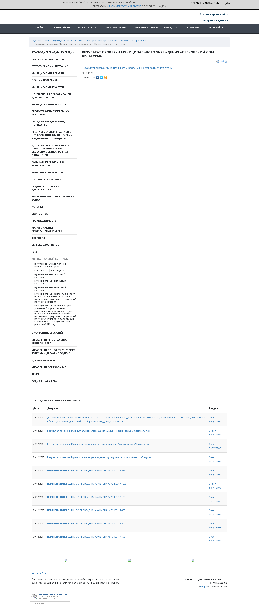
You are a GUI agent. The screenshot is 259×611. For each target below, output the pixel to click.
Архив (36, 374)
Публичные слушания (46, 179)
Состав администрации (48, 59)
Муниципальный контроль (68, 40)
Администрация (116, 27)
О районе (40, 27)
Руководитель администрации (53, 52)
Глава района (62, 27)
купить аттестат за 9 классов (124, 6)
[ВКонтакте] (98, 76)
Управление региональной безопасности (50, 341)
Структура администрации (50, 66)
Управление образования (49, 367)
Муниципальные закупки (49, 104)
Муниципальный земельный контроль (50, 288)
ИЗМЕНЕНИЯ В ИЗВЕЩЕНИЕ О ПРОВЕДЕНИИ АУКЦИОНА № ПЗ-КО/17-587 (86, 510)
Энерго (204, 586)
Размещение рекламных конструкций (48, 163)
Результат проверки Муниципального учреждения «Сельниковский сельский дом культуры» (99, 430)
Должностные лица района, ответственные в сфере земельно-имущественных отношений (51, 150)
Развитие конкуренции (47, 172)
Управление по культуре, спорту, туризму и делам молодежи (54, 351)
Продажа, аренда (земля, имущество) (48, 123)
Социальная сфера (44, 381)
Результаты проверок (133, 40)
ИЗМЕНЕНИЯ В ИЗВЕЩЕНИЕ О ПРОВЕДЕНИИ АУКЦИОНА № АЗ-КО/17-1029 (86, 483)
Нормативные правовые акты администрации (51, 96)
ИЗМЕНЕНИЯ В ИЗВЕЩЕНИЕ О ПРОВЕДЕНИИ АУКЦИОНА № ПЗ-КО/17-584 (86, 470)
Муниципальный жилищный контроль (50, 282)
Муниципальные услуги (48, 87)
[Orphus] (50, 598)
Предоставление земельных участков (50, 113)
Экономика (40, 213)
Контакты (193, 27)
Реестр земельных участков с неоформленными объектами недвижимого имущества (52, 135)
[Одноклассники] (105, 76)
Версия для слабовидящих (206, 3)
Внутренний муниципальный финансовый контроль (50, 265)
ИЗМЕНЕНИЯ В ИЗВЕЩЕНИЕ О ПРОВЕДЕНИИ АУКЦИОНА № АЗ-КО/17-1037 (86, 497)
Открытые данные (215, 20)
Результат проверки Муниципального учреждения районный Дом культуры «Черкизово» (98, 444)
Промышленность (44, 220)
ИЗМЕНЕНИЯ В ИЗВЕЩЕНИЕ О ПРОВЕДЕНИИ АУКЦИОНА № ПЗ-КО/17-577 (86, 523)
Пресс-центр (170, 27)
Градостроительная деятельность (45, 188)
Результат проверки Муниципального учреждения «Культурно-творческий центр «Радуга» (99, 457)
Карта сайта (216, 27)
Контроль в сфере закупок (102, 40)
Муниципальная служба (48, 73)
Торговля (38, 238)
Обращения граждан (146, 27)
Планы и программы (45, 80)
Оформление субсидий (47, 332)
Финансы (38, 206)
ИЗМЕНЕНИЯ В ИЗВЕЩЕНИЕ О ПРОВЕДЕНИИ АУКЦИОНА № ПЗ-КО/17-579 (86, 536)
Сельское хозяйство (45, 244)
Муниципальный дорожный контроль (50, 275)
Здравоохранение (44, 360)
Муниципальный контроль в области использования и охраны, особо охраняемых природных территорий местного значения (55, 298)
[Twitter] (101, 76)
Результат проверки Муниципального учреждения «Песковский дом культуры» (127, 67)
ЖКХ (34, 251)
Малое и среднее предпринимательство (47, 229)
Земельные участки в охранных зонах (53, 198)
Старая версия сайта (213, 14)
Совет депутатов (86, 27)
